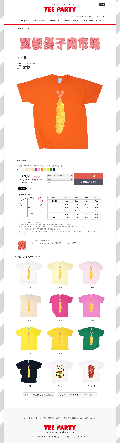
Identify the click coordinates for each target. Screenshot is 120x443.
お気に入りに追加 (88, 182)
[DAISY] (48, 169)
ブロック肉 (91, 386)
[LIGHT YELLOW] (27, 169)
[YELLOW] (45, 169)
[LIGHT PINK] (30, 169)
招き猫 (60, 386)
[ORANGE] (42, 169)
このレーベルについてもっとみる (39, 395)
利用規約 (42, 418)
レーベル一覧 (87, 20)
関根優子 (26, 66)
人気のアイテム (22, 20)
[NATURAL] (33, 169)
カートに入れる (88, 176)
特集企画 (100, 20)
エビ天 (28, 288)
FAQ (103, 16)
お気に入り (91, 16)
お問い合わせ (90, 418)
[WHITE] (23, 169)
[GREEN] (51, 169)
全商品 (19, 28)
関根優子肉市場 (29, 63)
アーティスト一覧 (70, 20)
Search (102, 4)
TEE (25, 28)
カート (98, 16)
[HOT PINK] (36, 169)
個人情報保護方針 (54, 418)
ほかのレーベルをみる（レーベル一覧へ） (77, 395)
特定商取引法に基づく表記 (73, 418)
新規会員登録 (81, 16)
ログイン (72, 16)
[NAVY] (54, 169)
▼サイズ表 (51, 182)
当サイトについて (30, 418)
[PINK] (39, 169)
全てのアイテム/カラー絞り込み (46, 20)
